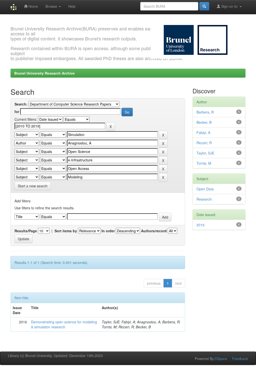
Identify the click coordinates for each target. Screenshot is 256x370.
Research (204, 199)
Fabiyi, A (203, 132)
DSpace (221, 358)
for (16, 111)
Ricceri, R (204, 142)
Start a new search (33, 185)
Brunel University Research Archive (44, 73)
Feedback (240, 358)
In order (108, 230)
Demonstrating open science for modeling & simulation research (64, 324)
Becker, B (204, 122)
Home (33, 6)
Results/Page (25, 230)
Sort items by (65, 230)
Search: (21, 104)
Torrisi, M (203, 163)
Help (72, 6)
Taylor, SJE (205, 152)
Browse (52, 6)
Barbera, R (205, 112)
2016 (200, 224)
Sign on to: (229, 6)
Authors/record (154, 230)
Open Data (205, 188)
